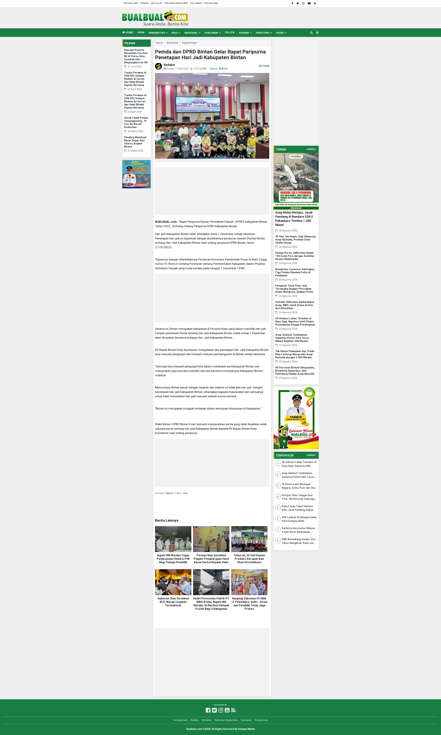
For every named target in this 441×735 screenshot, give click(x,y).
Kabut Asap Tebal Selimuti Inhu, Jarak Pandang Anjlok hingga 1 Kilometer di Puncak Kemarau (299, 508)
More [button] (280, 33)
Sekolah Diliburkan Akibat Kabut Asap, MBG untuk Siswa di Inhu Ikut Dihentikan (294, 305)
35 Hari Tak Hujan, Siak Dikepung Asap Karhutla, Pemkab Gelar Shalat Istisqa (295, 239)
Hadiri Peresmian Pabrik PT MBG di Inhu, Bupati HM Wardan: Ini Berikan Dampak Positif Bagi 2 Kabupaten (211, 603)
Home (129, 32)
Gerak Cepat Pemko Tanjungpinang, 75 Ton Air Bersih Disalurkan (136, 122)
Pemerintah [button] (157, 33)
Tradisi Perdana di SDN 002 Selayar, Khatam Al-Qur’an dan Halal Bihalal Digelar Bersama (135, 101)
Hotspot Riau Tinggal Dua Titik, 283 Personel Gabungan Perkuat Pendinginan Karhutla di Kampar (299, 497)
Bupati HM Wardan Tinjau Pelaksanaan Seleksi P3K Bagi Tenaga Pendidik (173, 559)
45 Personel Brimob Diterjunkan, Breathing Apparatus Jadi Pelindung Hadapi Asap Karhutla (295, 370)
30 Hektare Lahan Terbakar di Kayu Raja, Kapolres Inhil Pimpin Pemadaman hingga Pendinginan (295, 321)
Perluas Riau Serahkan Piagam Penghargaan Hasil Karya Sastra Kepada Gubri (211, 559)
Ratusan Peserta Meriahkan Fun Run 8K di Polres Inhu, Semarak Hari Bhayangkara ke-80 (136, 56)
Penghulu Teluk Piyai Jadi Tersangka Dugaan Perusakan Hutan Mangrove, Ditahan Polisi (294, 288)
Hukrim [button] (244, 33)
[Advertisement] (212, 191)
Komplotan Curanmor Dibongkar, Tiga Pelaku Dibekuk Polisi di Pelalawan (295, 272)
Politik (230, 32)
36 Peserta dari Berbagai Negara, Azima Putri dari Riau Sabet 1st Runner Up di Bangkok (299, 486)
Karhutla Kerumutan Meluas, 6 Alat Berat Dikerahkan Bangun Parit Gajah (298, 530)
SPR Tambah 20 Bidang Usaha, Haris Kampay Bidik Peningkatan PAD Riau (299, 519)
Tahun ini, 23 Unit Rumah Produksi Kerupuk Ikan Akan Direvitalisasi (249, 559)
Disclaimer (196, 3)
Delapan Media (246, 729)
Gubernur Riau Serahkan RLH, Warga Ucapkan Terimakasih (173, 602)
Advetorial (172, 42)
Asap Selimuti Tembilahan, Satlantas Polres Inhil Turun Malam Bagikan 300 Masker (292, 338)
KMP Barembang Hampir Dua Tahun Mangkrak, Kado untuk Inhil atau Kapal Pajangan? (299, 541)
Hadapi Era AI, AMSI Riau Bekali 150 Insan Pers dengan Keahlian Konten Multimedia (294, 256)
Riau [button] (175, 33)
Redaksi (145, 3)
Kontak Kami (211, 3)
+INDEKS (311, 149)
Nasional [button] (191, 33)
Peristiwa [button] (262, 33)
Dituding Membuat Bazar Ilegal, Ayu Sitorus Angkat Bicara (135, 142)
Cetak (265, 65)
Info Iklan (156, 3)
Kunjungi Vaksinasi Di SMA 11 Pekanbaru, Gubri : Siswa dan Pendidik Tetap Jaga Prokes (249, 603)
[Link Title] (208, 711)
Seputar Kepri (189, 42)
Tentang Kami (130, 3)
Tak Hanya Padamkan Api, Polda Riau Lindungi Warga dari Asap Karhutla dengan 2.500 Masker (294, 354)
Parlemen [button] (211, 33)
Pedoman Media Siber (176, 3)
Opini (140, 32)
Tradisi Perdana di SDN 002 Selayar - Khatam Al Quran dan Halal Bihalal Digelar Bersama (135, 79)
